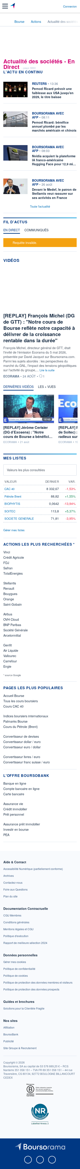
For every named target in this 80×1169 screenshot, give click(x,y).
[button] (5, 6)
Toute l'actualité (40, 206)
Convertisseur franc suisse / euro (26, 762)
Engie (7, 666)
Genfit (7, 645)
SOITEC (9, 511)
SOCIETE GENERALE (19, 518)
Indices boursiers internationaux (25, 716)
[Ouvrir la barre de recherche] (51, 6)
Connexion (70, 6)
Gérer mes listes (14, 530)
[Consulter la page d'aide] (58, 6)
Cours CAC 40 (13, 706)
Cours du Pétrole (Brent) (20, 726)
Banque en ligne (14, 783)
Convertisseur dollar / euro (22, 741)
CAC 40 (9, 489)
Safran (8, 568)
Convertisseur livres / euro (21, 757)
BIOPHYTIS (12, 504)
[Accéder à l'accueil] (6, 21)
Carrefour (10, 661)
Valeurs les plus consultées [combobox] (26, 470)
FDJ (6, 562)
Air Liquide (10, 650)
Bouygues (10, 593)
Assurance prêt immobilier (21, 824)
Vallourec (9, 656)
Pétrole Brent (12, 496)
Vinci (6, 552)
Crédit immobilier (15, 809)
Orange (8, 599)
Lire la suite (47, 370)
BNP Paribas (12, 624)
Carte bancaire (13, 794)
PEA (6, 834)
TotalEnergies (13, 573)
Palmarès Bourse (15, 721)
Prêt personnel (13, 814)
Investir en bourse (16, 829)
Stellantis (9, 583)
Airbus (7, 614)
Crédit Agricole (13, 557)
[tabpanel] (40, 242)
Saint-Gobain (12, 604)
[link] (33, 869)
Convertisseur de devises (21, 736)
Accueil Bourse (13, 695)
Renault (8, 588)
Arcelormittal (12, 635)
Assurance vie (13, 803)
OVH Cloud (11, 619)
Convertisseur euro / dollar (22, 747)
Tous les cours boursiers (20, 701)
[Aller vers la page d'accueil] (13, 6)
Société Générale (15, 630)
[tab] (11, 231)
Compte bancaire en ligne (21, 788)
